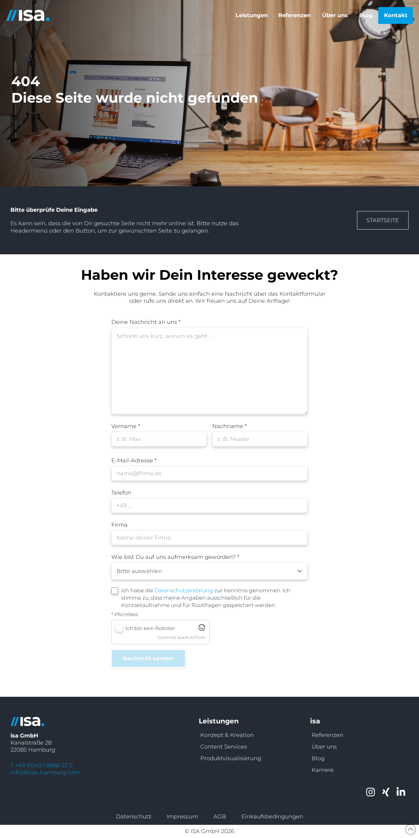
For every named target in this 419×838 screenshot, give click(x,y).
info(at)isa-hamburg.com (44, 772)
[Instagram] (370, 792)
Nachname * (229, 426)
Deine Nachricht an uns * (146, 322)
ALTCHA (197, 637)
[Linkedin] (401, 792)
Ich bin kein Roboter (150, 628)
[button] (253, 15)
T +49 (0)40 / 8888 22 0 (41, 765)
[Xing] (386, 792)
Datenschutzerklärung (183, 590)
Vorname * (125, 426)
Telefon (121, 492)
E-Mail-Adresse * (134, 460)
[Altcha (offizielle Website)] (201, 629)
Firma (119, 524)
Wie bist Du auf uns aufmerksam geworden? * (175, 557)
